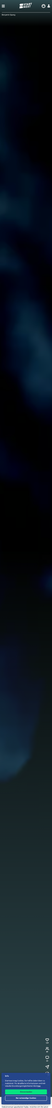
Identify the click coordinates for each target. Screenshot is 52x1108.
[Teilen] (47, 1067)
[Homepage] (26, 5)
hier (39, 1086)
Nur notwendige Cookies (26, 1098)
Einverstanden (26, 1092)
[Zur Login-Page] (48, 6)
